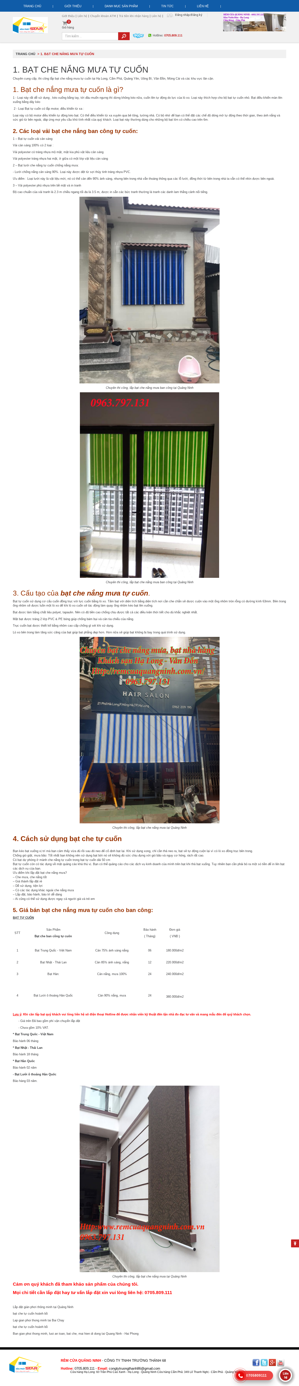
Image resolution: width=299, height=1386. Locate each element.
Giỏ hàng (68, 24)
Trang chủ (32, 6)
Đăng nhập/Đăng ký (188, 15)
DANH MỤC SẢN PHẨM (121, 6)
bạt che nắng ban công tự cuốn (94, 131)
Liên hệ (203, 6)
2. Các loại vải (31, 131)
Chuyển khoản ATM (103, 16)
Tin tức (167, 6)
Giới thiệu (72, 6)
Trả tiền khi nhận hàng (134, 16)
